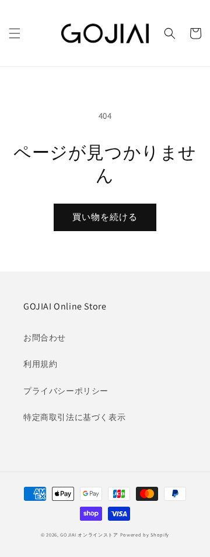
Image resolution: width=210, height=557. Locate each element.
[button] (14, 33)
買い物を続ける (105, 216)
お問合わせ (44, 337)
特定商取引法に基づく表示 (74, 417)
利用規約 (40, 364)
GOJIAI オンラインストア (89, 534)
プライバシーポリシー (65, 391)
